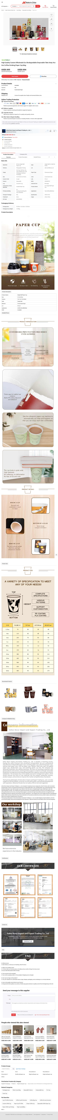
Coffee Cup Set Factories (21, 1100)
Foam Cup (5, 1093)
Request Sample (26, 79)
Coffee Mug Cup (33, 1100)
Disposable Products (28, 1090)
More (2, 1109)
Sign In (3, 148)
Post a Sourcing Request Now (42, 1014)
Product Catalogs (21, 1068)
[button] (52, 157)
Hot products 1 (4, 1074)
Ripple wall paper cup (33, 1074)
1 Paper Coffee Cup (30, 1103)
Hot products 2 (46, 1071)
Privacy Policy (50, 1114)
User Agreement (37, 1114)
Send (13, 1014)
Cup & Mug (19, 10)
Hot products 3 (32, 1071)
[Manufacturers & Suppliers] (29, 2)
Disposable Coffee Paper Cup (43, 1103)
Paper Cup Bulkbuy (21, 1107)
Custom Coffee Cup (7, 1103)
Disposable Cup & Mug (26, 10)
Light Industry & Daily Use (10, 10)
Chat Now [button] (44, 76)
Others (2, 1076)
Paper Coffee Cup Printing (8, 1107)
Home (2, 10)
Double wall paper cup (20, 1074)
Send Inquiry (15, 76)
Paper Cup (34, 10)
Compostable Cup (39, 1090)
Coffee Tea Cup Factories (45, 1100)
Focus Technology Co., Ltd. (20, 1114)
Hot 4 (16, 1071)
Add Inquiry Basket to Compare (29, 54)
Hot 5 (2, 1071)
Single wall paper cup (47, 1074)
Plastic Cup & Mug (17, 1090)
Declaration (43, 1114)
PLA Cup (48, 1090)
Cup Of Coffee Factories (8, 1100)
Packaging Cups (6, 1090)
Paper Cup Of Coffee (18, 1103)
